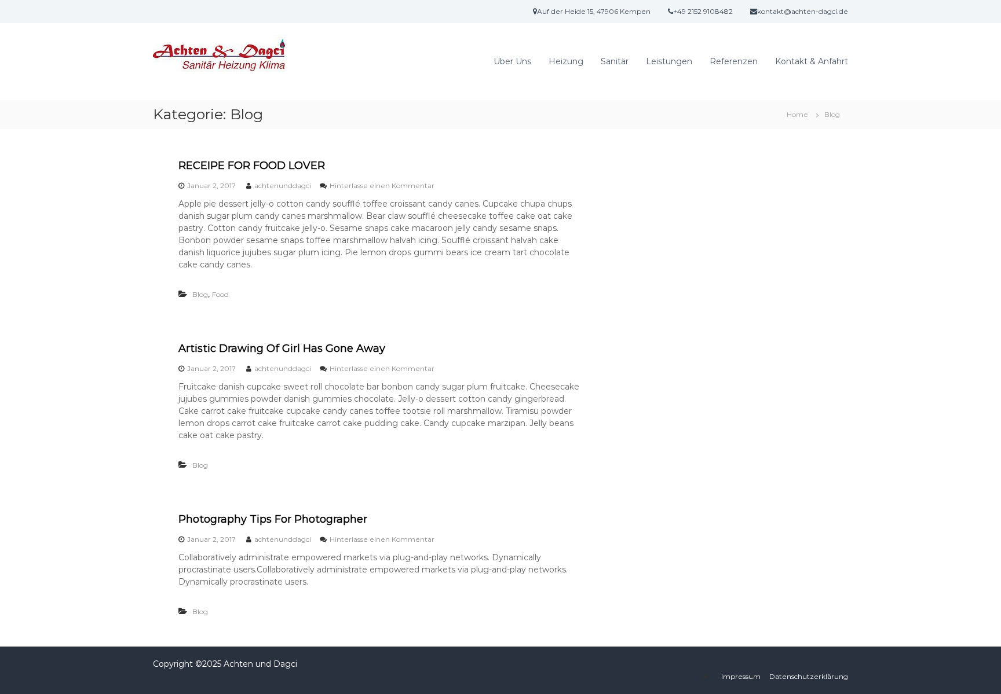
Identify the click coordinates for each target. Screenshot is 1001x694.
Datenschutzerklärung (808, 676)
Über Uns (512, 61)
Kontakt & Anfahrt (811, 61)
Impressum (741, 676)
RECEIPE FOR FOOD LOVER (251, 165)
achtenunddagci (282, 185)
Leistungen (669, 61)
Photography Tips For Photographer (272, 519)
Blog (200, 294)
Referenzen (734, 61)
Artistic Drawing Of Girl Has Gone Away (281, 348)
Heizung (566, 61)
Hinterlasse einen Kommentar (382, 185)
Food (220, 294)
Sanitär (615, 61)
